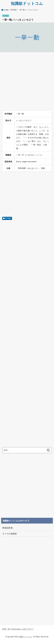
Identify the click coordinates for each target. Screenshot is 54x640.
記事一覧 (6, 629)
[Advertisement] (27, 81)
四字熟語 (5, 15)
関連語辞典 (7, 528)
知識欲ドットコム (27, 3)
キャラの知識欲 (9, 533)
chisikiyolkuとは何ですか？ (22, 629)
